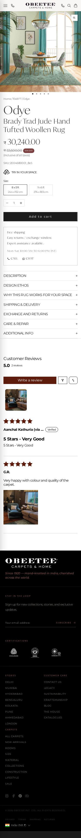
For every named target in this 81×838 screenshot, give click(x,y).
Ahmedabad (14, 717)
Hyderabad (14, 693)
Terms (22, 819)
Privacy (10, 819)
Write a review (30, 380)
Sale (8, 783)
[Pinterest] (20, 795)
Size (8, 753)
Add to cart (40, 216)
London (11, 723)
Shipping (35, 819)
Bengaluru (14, 699)
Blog (48, 705)
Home (7, 98)
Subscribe (63, 622)
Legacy (49, 688)
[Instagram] (6, 795)
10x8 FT (17, 98)
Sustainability (55, 693)
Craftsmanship (56, 699)
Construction (16, 771)
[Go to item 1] (16, 400)
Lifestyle (12, 777)
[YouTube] (27, 795)
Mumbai (11, 688)
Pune (9, 711)
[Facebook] (13, 795)
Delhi (9, 682)
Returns (49, 819)
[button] (20, 507)
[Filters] (62, 380)
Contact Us (53, 682)
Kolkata (11, 705)
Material (12, 760)
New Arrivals (15, 742)
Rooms (10, 748)
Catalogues (53, 717)
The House (52, 711)
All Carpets (14, 736)
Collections (14, 765)
